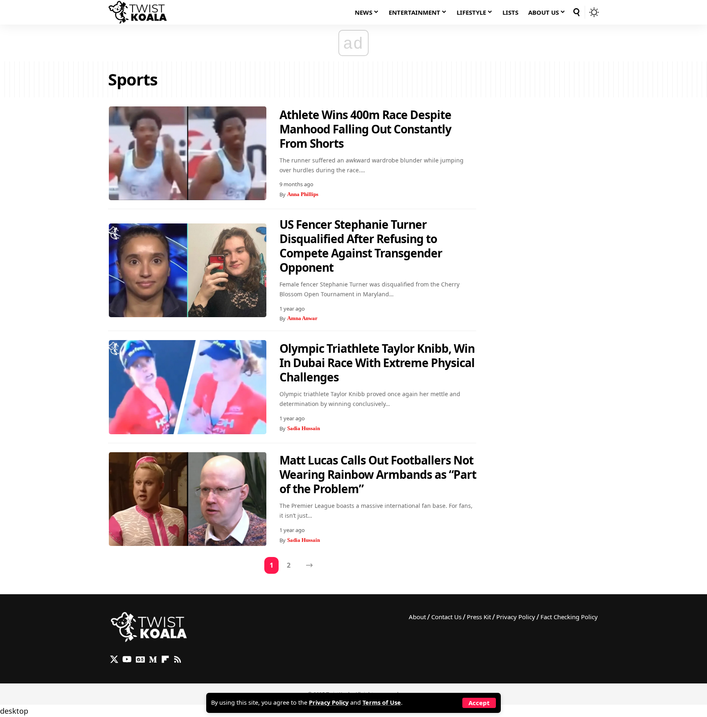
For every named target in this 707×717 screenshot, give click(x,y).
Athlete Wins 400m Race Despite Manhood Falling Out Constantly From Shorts (365, 129)
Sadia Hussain (303, 428)
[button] (479, 703)
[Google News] (140, 659)
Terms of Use (382, 702)
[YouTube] (127, 659)
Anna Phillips (302, 194)
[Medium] (153, 659)
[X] (114, 659)
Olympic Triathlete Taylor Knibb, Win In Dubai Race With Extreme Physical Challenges (377, 362)
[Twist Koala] (138, 12)
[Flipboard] (165, 659)
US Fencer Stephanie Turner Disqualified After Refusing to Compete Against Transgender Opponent (360, 245)
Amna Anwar (302, 318)
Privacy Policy (329, 702)
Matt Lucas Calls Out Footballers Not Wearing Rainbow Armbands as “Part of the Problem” (377, 474)
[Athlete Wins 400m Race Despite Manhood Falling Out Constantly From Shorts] (187, 153)
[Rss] (177, 659)
